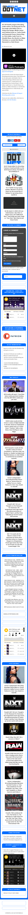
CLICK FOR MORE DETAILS (11, 363)
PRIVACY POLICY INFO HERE (14, 136)
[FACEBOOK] (13, 1)
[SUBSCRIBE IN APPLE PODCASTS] (14, 68)
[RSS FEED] (15, 1)
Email (4, 248)
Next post (20, 145)
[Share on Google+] (18, 140)
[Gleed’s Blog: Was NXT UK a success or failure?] (14, 734)
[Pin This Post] (15, 140)
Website (5, 252)
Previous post (8, 145)
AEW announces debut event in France (14, 607)
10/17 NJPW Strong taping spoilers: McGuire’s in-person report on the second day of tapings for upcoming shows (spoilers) (14, 191)
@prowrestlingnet (7, 71)
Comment (5, 235)
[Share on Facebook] (9, 140)
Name (4, 244)
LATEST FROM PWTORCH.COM (14, 555)
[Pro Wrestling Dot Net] (14, 9)
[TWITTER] (11, 1)
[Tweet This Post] (12, 140)
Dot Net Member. (11, 100)
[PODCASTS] (17, 1)
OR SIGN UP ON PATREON (11, 368)
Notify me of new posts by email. (13, 260)
